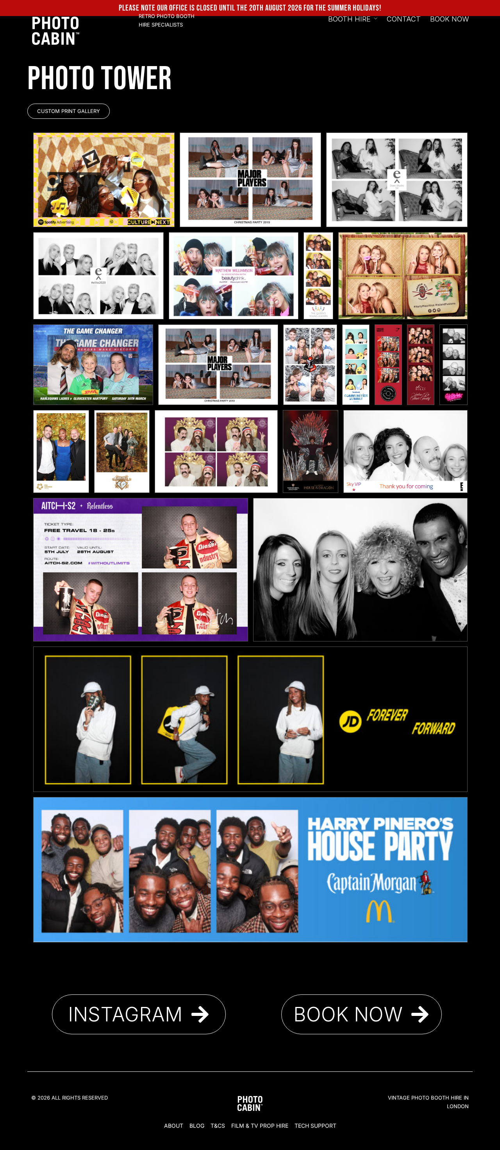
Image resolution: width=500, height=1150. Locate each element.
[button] (68, 111)
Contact (404, 19)
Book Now (449, 19)
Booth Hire (349, 19)
